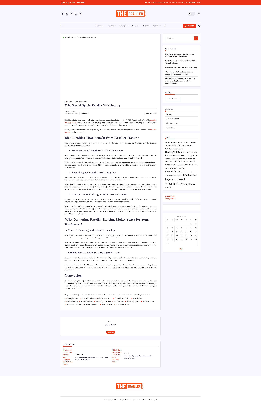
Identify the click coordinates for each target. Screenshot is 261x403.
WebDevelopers (148, 301)
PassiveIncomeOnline (122, 298)
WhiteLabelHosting (123, 304)
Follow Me (111, 332)
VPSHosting (173, 184)
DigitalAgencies (77, 295)
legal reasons (193, 152)
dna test (184, 145)
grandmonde (170, 196)
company (177, 145)
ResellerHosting (72, 301)
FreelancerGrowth (125, 295)
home (168, 148)
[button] (191, 14)
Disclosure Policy (172, 119)
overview (170, 164)
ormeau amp (185, 161)
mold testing (191, 158)
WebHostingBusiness (73, 304)
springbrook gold (175, 175)
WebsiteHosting (107, 304)
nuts (174, 161)
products (188, 164)
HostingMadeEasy (72, 298)
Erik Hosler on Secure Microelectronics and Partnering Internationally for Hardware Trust (180, 81)
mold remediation (175, 158)
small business (185, 172)
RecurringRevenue (138, 298)
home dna (174, 149)
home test (179, 149)
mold (186, 155)
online (178, 161)
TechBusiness (118, 301)
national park (168, 161)
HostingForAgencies (142, 295)
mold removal (183, 158)
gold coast (190, 145)
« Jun (181, 249)
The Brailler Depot (150, 400)
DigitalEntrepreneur (93, 295)
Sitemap (169, 114)
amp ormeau (168, 142)
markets (179, 155)
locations (170, 155)
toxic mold (173, 179)
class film (193, 142)
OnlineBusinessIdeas (104, 298)
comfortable (168, 145)
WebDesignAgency (133, 301)
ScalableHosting (176, 168)
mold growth (191, 155)
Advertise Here (171, 123)
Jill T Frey (71, 111)
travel (181, 179)
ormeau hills (192, 161)
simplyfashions (170, 199)
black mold (175, 142)
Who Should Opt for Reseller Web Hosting (181, 67)
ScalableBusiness (86, 301)
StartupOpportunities (103, 301)
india (186, 151)
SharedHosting (173, 171)
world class (168, 187)
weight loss (188, 184)
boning (180, 142)
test (182, 175)
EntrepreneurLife (110, 295)
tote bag (187, 174)
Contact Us (170, 128)
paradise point (179, 165)
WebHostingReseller (91, 304)
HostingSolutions (88, 298)
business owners (186, 142)
